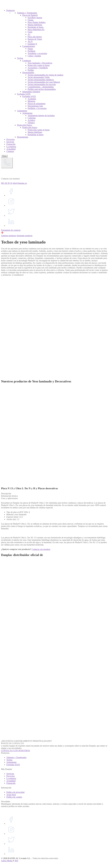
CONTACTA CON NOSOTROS (15, 750)
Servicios (10, 774)
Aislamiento (11, 762)
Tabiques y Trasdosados (16, 757)
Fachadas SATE (13, 764)
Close (4, 156)
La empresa (11, 778)
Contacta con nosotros (41, 549)
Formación (10, 783)
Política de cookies (14, 797)
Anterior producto (8, 235)
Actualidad (11, 781)
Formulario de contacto (10, 230)
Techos (9, 760)
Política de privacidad (15, 792)
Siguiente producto (24, 235)
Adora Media (7, 861)
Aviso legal (11, 794)
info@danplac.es (20, 183)
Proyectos (10, 776)
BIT (16, 861)
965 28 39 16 (6, 183)
